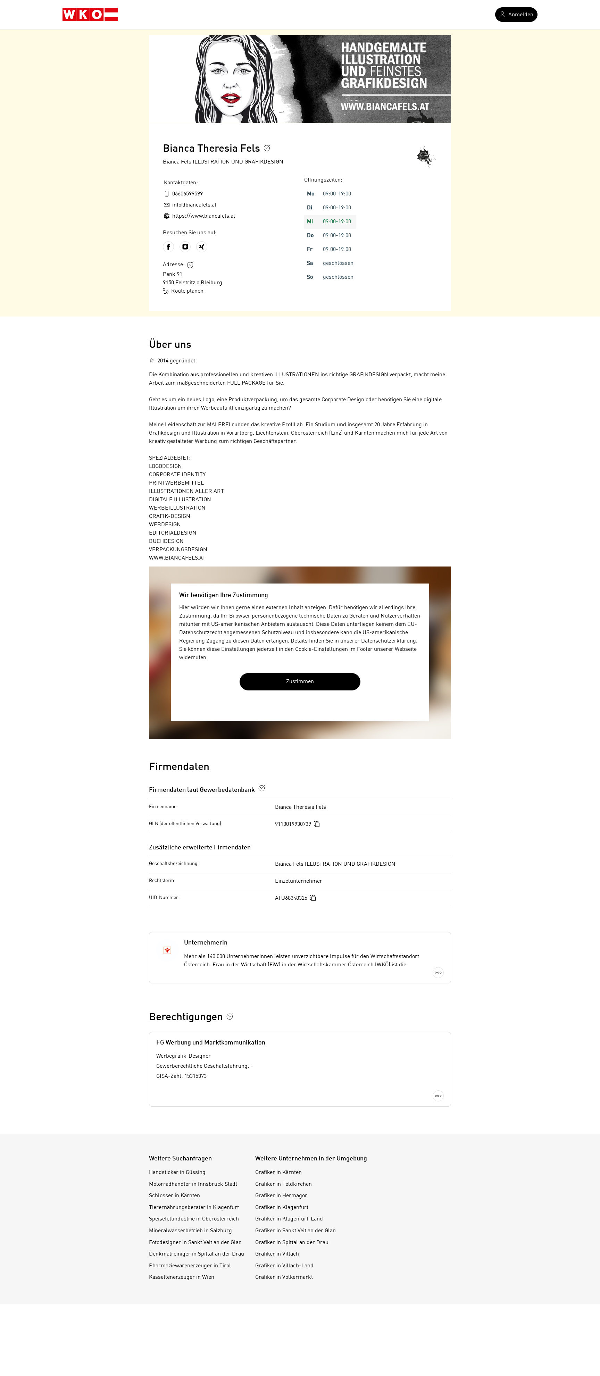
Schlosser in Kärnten (174, 1196)
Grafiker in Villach (277, 1254)
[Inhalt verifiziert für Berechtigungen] (229, 1016)
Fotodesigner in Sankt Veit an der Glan (195, 1242)
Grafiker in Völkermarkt (284, 1277)
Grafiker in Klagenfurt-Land (289, 1219)
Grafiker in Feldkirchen (283, 1184)
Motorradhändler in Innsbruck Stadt (193, 1184)
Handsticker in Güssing (177, 1172)
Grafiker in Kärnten (278, 1172)
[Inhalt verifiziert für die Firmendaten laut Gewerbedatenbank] (261, 788)
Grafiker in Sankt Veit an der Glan (295, 1231)
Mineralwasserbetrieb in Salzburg (190, 1231)
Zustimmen (300, 682)
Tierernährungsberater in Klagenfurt (194, 1207)
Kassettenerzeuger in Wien (181, 1277)
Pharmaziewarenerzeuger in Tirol (190, 1266)
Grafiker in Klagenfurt (281, 1207)
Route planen (187, 291)
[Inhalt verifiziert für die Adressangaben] (190, 264)
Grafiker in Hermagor (281, 1196)
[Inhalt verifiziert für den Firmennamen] (267, 147)
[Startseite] (90, 14)
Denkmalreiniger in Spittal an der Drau (196, 1254)
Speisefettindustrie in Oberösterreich (194, 1219)
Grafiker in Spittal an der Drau (291, 1242)
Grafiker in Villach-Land (284, 1266)
